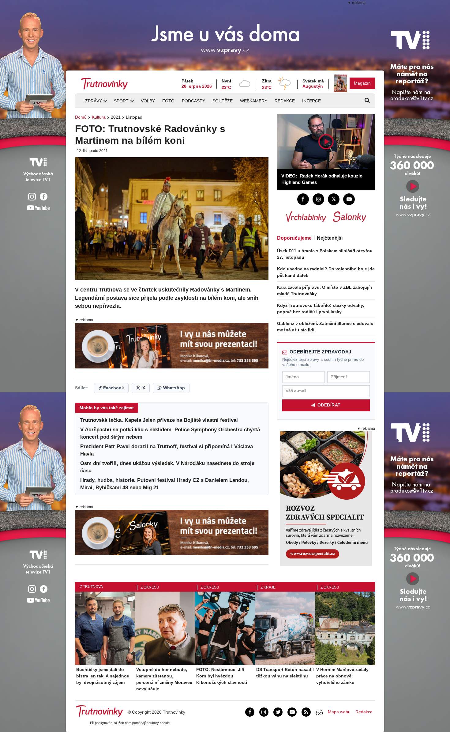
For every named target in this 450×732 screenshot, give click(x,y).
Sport (121, 100)
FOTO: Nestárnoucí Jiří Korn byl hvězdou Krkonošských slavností (221, 676)
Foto (168, 100)
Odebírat (329, 405)
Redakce (285, 100)
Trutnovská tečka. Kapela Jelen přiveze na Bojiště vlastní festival (159, 420)
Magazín (362, 83)
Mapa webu (339, 711)
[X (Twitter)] (333, 199)
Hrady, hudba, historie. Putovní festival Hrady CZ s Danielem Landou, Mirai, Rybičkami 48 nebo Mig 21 (164, 483)
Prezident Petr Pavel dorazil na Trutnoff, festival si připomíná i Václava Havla (166, 450)
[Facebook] (303, 199)
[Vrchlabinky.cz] (306, 216)
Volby (148, 100)
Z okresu (150, 587)
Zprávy (93, 100)
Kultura (99, 117)
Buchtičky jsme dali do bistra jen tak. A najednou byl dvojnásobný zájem (102, 676)
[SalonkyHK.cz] (349, 216)
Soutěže (222, 100)
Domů (81, 117)
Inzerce (311, 100)
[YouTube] (349, 199)
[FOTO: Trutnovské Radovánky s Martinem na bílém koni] (171, 218)
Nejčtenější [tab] (330, 238)
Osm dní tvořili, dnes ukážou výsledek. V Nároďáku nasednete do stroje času (167, 467)
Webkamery (253, 100)
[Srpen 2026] (340, 83)
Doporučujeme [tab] (294, 238)
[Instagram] (318, 199)
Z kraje (268, 587)
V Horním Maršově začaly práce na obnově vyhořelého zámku (342, 676)
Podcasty (193, 100)
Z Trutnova (91, 587)
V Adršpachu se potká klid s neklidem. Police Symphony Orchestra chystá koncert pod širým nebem (170, 433)
